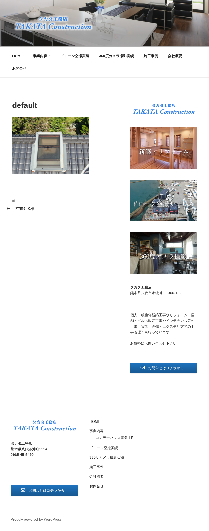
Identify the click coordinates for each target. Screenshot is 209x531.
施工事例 (151, 56)
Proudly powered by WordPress (36, 519)
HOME (17, 56)
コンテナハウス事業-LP (114, 438)
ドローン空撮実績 (75, 56)
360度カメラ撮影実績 (116, 56)
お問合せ (19, 68)
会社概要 (175, 56)
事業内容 (40, 56)
